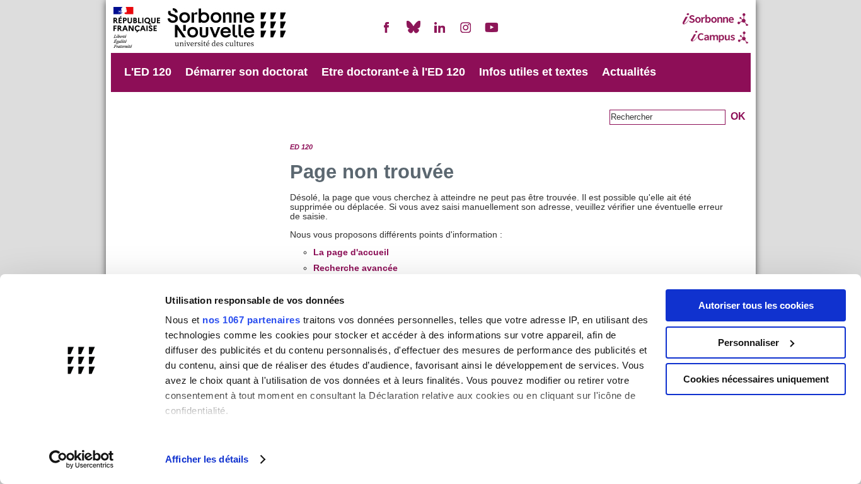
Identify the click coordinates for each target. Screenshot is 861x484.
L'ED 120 (147, 72)
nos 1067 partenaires (251, 319)
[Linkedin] (439, 32)
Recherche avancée (355, 268)
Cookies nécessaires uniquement (756, 379)
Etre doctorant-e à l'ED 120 (393, 72)
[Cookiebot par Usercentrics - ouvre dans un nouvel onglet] (81, 459)
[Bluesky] (413, 32)
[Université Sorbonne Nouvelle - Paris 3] (199, 29)
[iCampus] (715, 37)
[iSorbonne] (715, 19)
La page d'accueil (351, 252)
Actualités (629, 72)
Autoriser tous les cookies (756, 305)
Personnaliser (748, 342)
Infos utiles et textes (533, 72)
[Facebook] (387, 32)
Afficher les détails (206, 459)
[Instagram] (465, 32)
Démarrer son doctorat (246, 72)
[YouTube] (491, 32)
